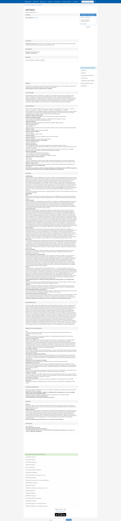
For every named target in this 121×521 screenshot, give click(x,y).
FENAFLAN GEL (37, 480)
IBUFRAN (30, 490)
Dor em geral (83, 23)
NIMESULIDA (37, 506)
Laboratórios (75, 1)
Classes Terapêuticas (66, 1)
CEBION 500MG (84, 78)
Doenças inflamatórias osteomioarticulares (85, 20)
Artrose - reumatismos (85, 17)
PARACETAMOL (32, 482)
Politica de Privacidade (60, 511)
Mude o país (69, 519)
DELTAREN (31, 457)
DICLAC (30, 467)
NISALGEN (31, 493)
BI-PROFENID (31, 462)
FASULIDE (30, 459)
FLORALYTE (83, 73)
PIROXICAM (31, 477)
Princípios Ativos (57, 1)
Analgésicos (35, 17)
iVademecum (28, 1)
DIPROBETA (31, 495)
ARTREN (40, 5)
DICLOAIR (36, 503)
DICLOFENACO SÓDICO (33, 470)
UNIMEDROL (37, 488)
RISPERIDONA (84, 85)
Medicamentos (43, 1)
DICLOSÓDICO (31, 472)
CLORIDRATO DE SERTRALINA (87, 75)
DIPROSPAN (31, 500)
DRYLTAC (30, 485)
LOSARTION (83, 70)
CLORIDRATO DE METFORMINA (87, 80)
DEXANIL (36, 475)
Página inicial (35, 1)
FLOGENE (30, 464)
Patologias (50, 1)
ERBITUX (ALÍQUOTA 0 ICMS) (87, 83)
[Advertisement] (51, 29)
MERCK (35, 12)
